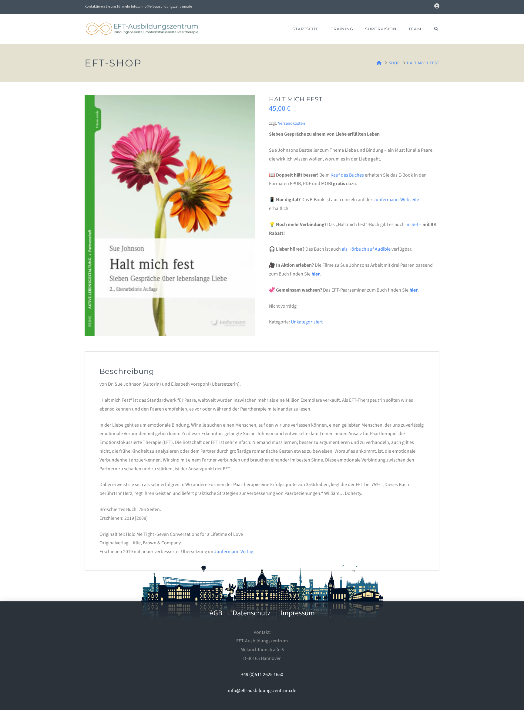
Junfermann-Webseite (396, 199)
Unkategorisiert (307, 322)
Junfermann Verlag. (234, 551)
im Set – (413, 224)
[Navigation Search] (433, 29)
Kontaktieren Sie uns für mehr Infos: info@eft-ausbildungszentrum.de (138, 6)
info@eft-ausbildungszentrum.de (262, 690)
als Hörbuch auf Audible (366, 249)
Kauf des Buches (347, 175)
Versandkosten (291, 123)
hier (315, 274)
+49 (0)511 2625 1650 (262, 674)
